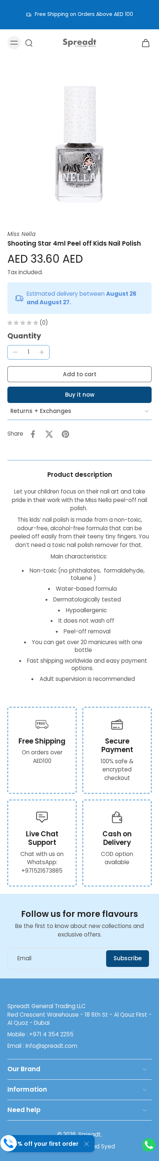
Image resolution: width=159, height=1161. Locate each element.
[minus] (15, 352)
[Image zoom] (79, 143)
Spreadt (89, 1134)
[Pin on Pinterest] (65, 434)
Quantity (24, 336)
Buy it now (79, 395)
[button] (79, 374)
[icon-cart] (143, 42)
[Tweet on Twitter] (49, 434)
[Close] (86, 1144)
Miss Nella (21, 234)
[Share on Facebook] (33, 434)
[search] (29, 42)
